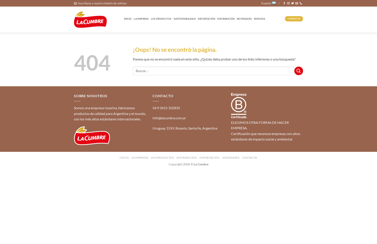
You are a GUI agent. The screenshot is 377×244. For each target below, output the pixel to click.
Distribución (226, 18)
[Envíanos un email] (296, 3)
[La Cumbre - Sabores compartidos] (90, 19)
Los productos (161, 18)
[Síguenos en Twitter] (292, 3)
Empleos (259, 18)
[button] (100, 3)
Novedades (244, 18)
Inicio (128, 18)
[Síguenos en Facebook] (284, 3)
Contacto (249, 157)
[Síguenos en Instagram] (288, 3)
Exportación (206, 18)
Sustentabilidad (185, 18)
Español (266, 3)
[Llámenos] (301, 3)
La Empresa (141, 18)
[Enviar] (298, 71)
